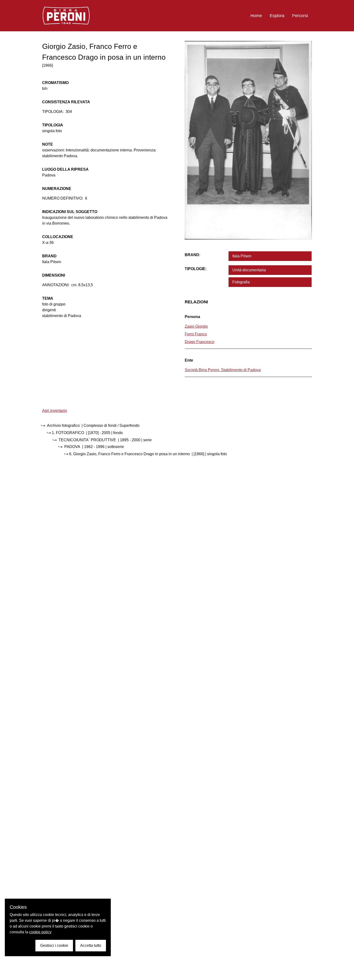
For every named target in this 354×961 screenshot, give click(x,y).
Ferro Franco (196, 334)
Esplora (277, 15)
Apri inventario (54, 411)
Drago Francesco (199, 342)
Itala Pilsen (241, 256)
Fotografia (241, 282)
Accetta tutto (90, 945)
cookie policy (40, 932)
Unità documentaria (249, 270)
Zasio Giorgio (196, 326)
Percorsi (300, 15)
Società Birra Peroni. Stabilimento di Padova (223, 370)
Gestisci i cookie (54, 945)
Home (256, 15)
